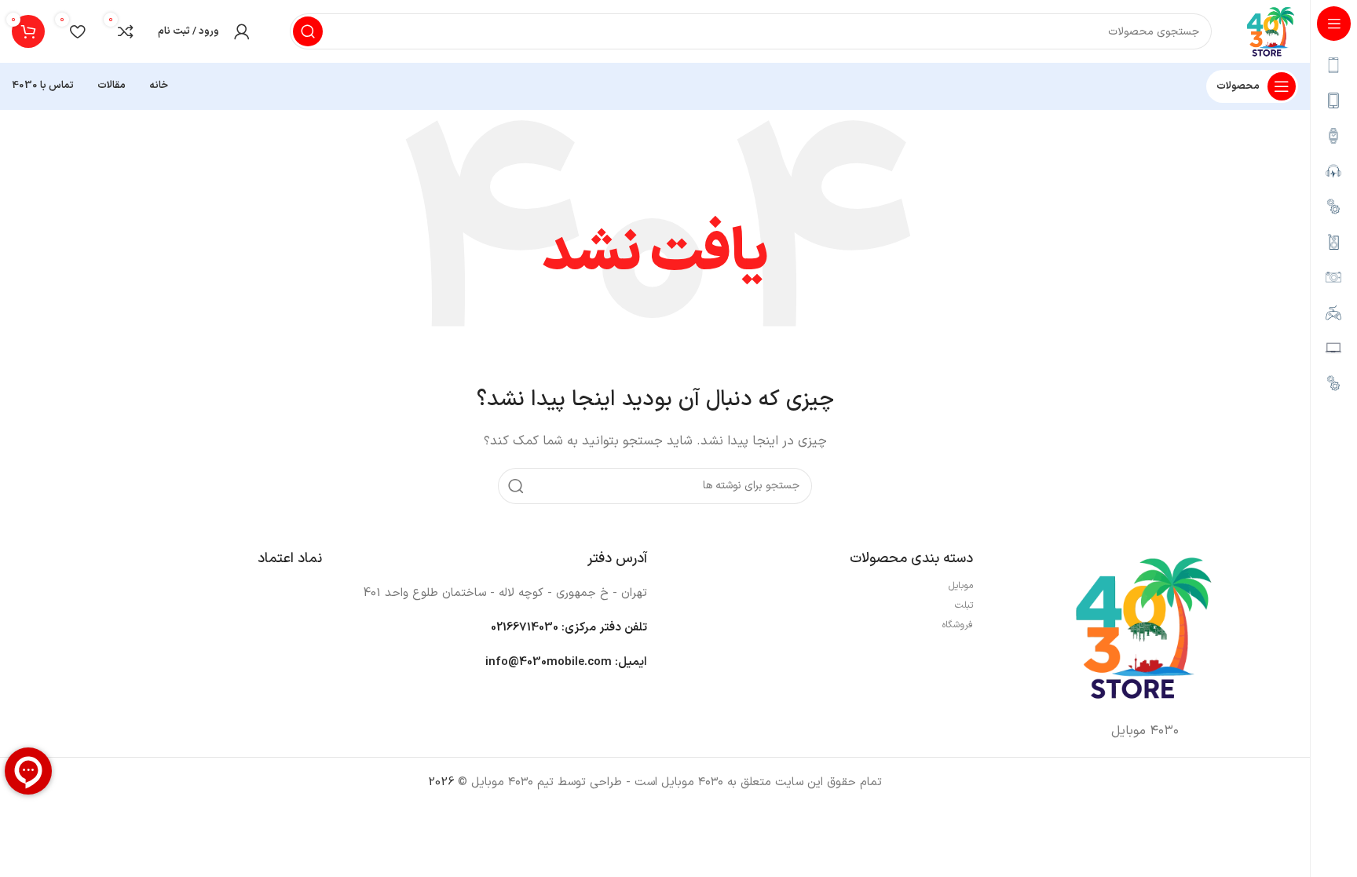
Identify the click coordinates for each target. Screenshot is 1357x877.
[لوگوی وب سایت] (1270, 31)
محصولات (1238, 86)
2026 (441, 782)
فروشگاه (957, 625)
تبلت (964, 605)
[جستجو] (308, 31)
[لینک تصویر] (1143, 627)
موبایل (961, 586)
